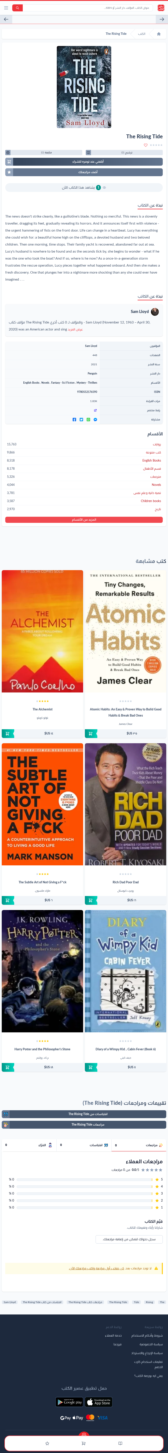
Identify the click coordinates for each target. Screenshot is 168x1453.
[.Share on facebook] (74, 419)
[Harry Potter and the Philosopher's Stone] (42, 971)
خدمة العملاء (113, 1335)
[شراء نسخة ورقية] (125, 733)
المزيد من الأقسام (84, 519)
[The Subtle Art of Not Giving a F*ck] (42, 804)
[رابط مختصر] (52, 410)
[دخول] (47, 1443)
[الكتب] (120, 1443)
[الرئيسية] (159, 34)
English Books (31, 382)
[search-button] (17, 7)
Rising (149, 1302)
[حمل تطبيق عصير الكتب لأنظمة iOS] (99, 1402)
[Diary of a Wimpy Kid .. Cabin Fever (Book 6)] (125, 971)
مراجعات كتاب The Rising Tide (85, 1302)
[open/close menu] (6, 8)
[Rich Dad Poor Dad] (125, 804)
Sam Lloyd (140, 312)
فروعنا (118, 1344)
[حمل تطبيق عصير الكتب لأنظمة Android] (69, 1402)
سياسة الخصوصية (151, 1344)
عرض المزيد (75, 329)
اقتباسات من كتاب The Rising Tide (42, 1302)
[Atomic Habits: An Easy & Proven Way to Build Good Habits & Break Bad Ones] (125, 631)
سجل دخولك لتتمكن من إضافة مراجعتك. (129, 1239)
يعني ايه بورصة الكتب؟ (148, 1375)
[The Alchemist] (42, 631)
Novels (45, 382)
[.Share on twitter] (81, 419)
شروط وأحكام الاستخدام (147, 1335)
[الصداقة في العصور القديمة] (6, 19)
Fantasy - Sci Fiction (63, 382)
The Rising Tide (118, 1302)
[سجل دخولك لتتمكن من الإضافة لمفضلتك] (146, 145)
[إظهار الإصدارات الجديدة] (84, 1433)
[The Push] (162, 19)
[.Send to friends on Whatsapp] (88, 419)
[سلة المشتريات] (83, 1443)
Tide (136, 1302)
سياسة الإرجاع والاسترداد (147, 1353)
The (162, 1302)
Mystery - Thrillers (87, 382)
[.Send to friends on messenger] (95, 419)
